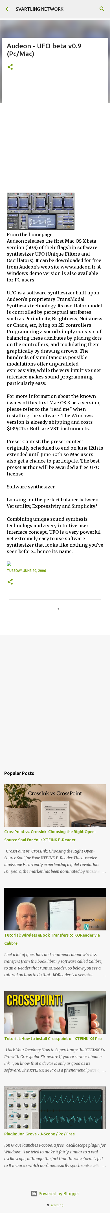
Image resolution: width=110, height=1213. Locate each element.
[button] (10, 67)
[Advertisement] (55, 135)
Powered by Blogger (58, 1193)
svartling (56, 1205)
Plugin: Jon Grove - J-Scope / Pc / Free (39, 1134)
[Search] (102, 9)
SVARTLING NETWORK (39, 9)
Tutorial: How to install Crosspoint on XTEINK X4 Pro (53, 1038)
